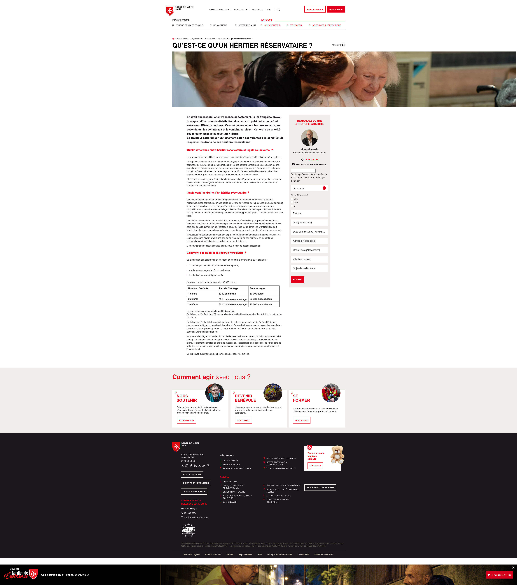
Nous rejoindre (315, 9)
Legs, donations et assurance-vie (234, 486)
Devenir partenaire (234, 492)
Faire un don (336, 9)
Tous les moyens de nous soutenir (237, 496)
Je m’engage (230, 502)
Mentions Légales (192, 554)
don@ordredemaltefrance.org (196, 517)
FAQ (269, 9)
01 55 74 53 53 (311, 159)
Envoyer (297, 279)
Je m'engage (243, 420)
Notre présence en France (281, 458)
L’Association (230, 460)
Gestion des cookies (324, 554)
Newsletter (240, 9)
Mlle (296, 198)
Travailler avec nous (278, 495)
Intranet (230, 554)
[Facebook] (191, 465)
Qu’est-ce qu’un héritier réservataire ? (237, 39)
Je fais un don (186, 420)
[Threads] (208, 465)
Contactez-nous (192, 474)
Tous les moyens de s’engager (277, 500)
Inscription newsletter (196, 483)
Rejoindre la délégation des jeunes (282, 490)
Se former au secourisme (320, 487)
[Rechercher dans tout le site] (278, 9)
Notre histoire (231, 464)
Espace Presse (245, 554)
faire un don (211, 353)
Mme (296, 202)
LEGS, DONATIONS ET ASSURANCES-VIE (205, 39)
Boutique (257, 9)
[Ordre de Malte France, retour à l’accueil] (179, 11)
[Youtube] (199, 465)
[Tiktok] (203, 465)
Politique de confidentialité (279, 554)
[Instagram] (186, 465)
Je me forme (301, 420)
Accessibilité (303, 554)
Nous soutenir (182, 39)
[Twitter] (182, 465)
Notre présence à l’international (276, 463)
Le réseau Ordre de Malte (281, 468)
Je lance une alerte (194, 491)
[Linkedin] (195, 465)
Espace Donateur (219, 9)
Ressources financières (237, 468)
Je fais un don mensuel (501, 574)
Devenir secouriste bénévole (283, 485)
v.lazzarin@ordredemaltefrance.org (311, 164)
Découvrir (315, 465)
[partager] (342, 45)
